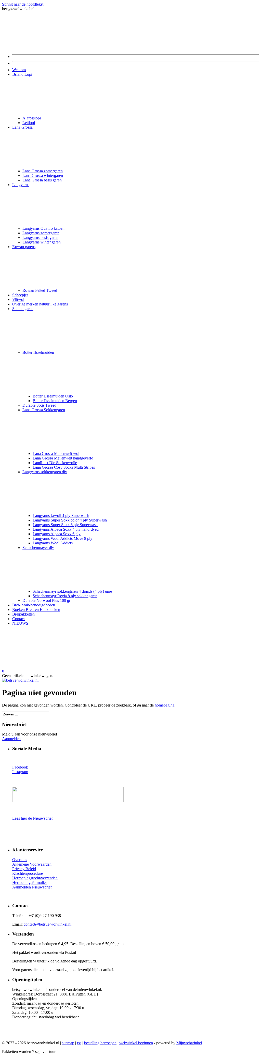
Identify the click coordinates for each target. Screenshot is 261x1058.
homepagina (164, 705)
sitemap (68, 1043)
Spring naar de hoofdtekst (22, 4)
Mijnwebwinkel (189, 1043)
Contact (18, 619)
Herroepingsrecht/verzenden (35, 878)
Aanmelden (11, 739)
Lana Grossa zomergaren (42, 171)
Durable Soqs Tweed (39, 405)
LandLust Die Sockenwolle (55, 463)
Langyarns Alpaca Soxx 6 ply (57, 534)
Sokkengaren (22, 308)
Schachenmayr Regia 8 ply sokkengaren (65, 596)
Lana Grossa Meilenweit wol (56, 453)
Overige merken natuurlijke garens (40, 304)
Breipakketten (23, 614)
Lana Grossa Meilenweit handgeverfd (63, 458)
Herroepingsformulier (29, 882)
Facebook (20, 767)
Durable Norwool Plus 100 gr (46, 600)
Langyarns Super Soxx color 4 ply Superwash (70, 520)
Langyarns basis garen (40, 237)
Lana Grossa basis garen (42, 180)
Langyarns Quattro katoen (43, 228)
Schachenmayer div (38, 547)
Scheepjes (20, 295)
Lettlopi (28, 122)
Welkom (19, 70)
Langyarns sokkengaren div (44, 472)
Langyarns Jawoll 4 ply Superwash (61, 515)
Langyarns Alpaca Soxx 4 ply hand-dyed (66, 529)
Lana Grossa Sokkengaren (43, 410)
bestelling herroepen (100, 1043)
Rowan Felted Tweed (39, 290)
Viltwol (18, 299)
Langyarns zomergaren (40, 233)
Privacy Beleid (24, 869)
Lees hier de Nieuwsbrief (32, 818)
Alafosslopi (31, 118)
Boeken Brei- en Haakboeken (36, 609)
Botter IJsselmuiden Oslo (53, 396)
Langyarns (20, 184)
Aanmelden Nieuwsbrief (32, 887)
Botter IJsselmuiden (38, 352)
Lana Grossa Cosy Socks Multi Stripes (64, 467)
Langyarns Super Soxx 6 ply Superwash (65, 525)
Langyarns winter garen (41, 242)
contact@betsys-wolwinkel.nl (47, 924)
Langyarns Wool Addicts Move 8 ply (62, 538)
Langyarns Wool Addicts (53, 543)
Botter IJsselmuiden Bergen (55, 400)
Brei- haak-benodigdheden (33, 605)
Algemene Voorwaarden (31, 864)
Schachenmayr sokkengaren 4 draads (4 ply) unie (72, 591)
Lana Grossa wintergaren (42, 175)
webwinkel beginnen (136, 1043)
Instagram (20, 772)
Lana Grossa (22, 127)
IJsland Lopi (22, 74)
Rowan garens (23, 246)
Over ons (19, 859)
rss (79, 1043)
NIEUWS (20, 623)
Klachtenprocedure (27, 873)
